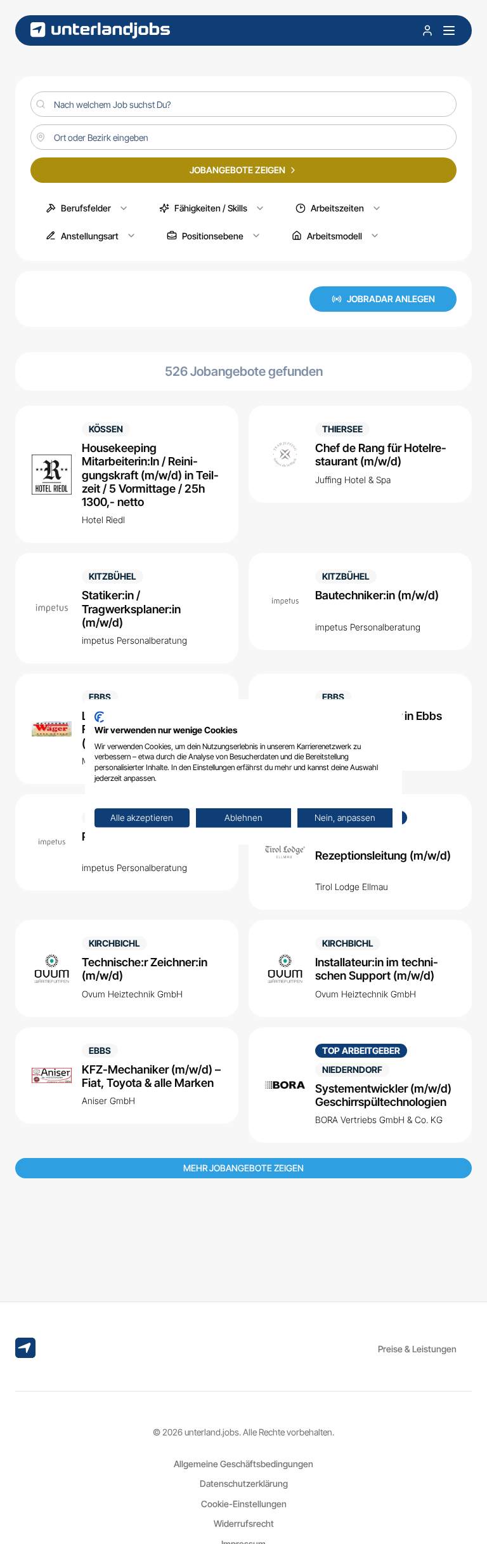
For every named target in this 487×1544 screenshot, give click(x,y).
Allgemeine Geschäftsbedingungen (243, 1463)
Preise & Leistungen (417, 1348)
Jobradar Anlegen (391, 298)
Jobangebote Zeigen (237, 169)
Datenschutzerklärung (244, 1483)
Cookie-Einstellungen (244, 1503)
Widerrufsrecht (244, 1523)
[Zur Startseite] (100, 30)
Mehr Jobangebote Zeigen (243, 1167)
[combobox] (243, 137)
